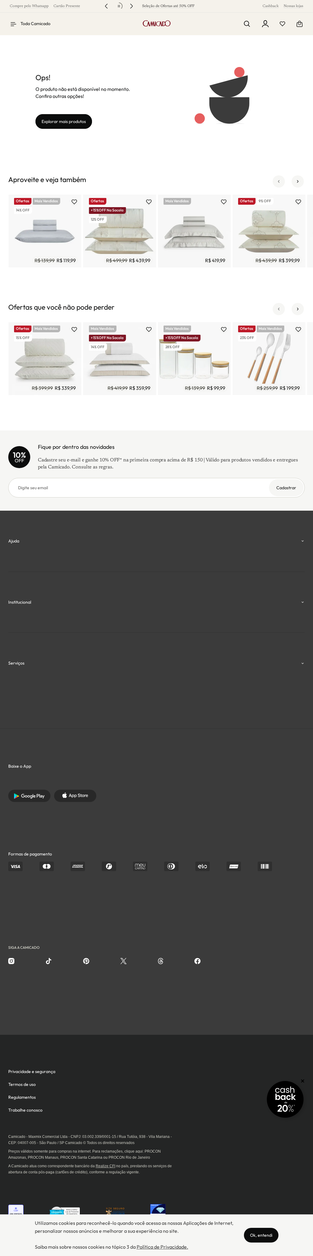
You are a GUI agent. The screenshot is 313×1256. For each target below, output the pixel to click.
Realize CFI (105, 1166)
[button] (279, 181)
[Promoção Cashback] (285, 1099)
